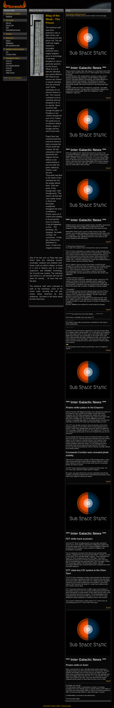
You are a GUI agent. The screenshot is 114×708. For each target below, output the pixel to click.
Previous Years (11, 54)
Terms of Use (66, 706)
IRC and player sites (13, 45)
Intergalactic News (12, 58)
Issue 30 (9, 70)
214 (7, 52)
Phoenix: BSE (9, 10)
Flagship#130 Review (13, 30)
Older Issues (10, 72)
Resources (10, 38)
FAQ (7, 27)
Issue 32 (9, 63)
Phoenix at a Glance (13, 14)
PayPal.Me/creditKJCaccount (76, 14)
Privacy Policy (55, 706)
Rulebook (9, 16)
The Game (9, 20)
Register (18, 78)
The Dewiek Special (12, 65)
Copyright (46, 706)
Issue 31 (9, 68)
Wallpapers (9, 43)
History (8, 40)
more (108, 98)
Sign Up (8, 23)
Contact (9, 34)
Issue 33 (9, 61)
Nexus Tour (10, 25)
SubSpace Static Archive (15, 49)
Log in (11, 78)
